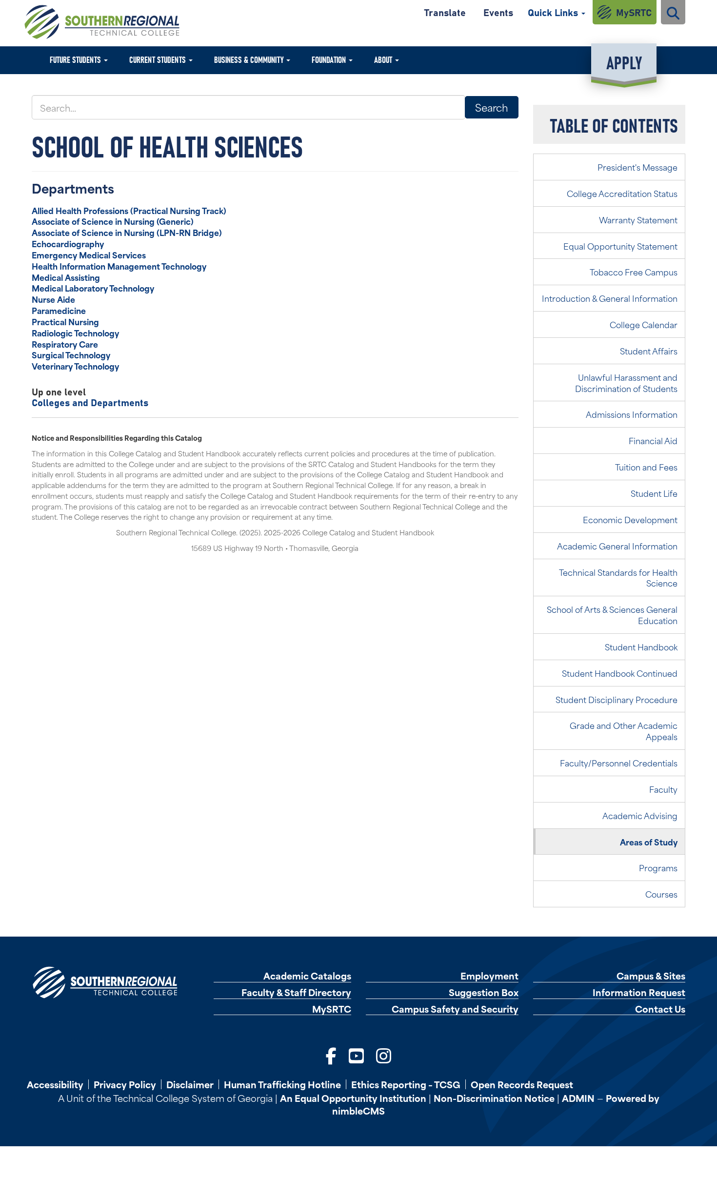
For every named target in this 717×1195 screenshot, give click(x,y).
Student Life (654, 493)
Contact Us (660, 1009)
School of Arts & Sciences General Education (612, 615)
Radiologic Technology (75, 332)
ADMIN (578, 1098)
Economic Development (630, 519)
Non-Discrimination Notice (494, 1098)
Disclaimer (190, 1084)
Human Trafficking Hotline (282, 1084)
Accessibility (55, 1084)
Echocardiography (68, 243)
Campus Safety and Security (455, 1009)
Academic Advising (639, 815)
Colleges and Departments (90, 402)
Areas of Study (648, 841)
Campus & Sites (651, 975)
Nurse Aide (53, 299)
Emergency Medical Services (89, 254)
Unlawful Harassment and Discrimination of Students (626, 382)
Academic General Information (617, 545)
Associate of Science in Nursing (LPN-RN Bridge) (127, 232)
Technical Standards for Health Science (618, 577)
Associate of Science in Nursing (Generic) (113, 221)
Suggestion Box (483, 992)
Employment (489, 975)
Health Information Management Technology (119, 265)
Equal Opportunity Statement (620, 245)
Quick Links (554, 12)
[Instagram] (383, 1055)
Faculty (663, 789)
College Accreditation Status (622, 193)
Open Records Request (522, 1084)
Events (498, 12)
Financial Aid (653, 440)
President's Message (637, 166)
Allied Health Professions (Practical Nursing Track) (129, 210)
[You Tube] (356, 1055)
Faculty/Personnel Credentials (618, 762)
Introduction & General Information (609, 298)
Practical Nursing (65, 321)
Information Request (639, 992)
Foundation (330, 59)
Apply (624, 62)
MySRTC (634, 12)
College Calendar (643, 324)
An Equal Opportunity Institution (353, 1098)
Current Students (158, 59)
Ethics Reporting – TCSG (405, 1084)
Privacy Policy (125, 1084)
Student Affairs (648, 350)
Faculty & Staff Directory (296, 992)
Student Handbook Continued (619, 672)
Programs (658, 867)
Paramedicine (59, 310)
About (384, 59)
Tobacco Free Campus (633, 271)
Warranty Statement (638, 219)
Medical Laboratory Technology (93, 287)
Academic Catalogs (307, 975)
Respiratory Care (65, 343)
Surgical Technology (71, 354)
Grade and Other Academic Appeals (623, 731)
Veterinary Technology (75, 365)
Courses (661, 893)
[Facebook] (331, 1055)
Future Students (76, 59)
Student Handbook (641, 646)
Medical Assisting (66, 277)
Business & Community (249, 59)
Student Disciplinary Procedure (616, 699)
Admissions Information (631, 414)
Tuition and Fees (646, 466)
